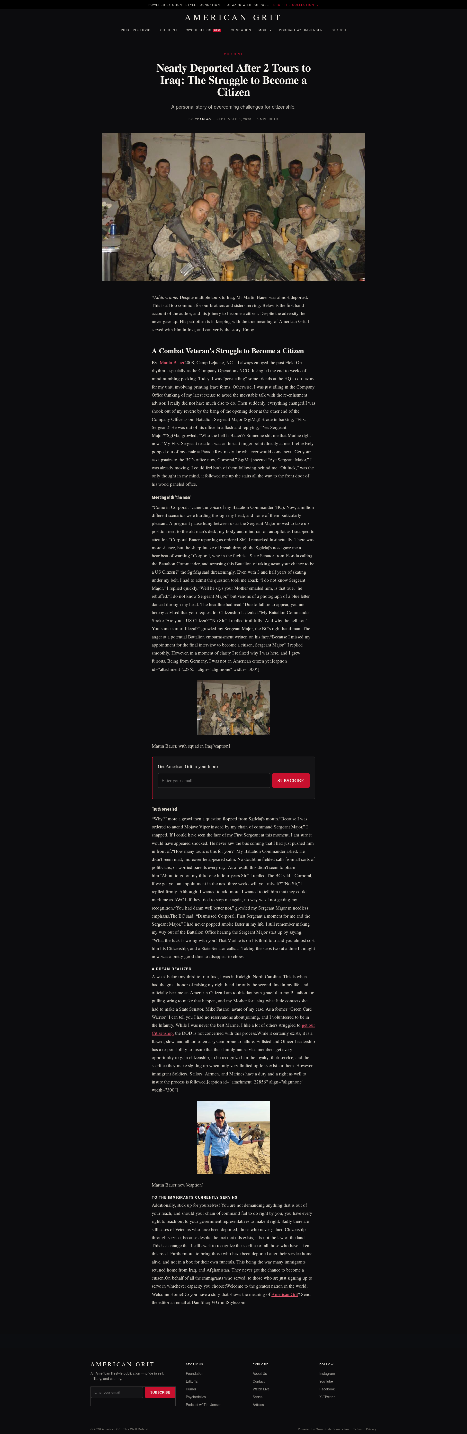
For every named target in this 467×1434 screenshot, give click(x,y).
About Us (260, 1373)
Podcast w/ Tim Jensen (301, 30)
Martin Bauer (172, 362)
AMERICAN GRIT (233, 17)
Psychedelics (202, 30)
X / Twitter (327, 1396)
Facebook (327, 1389)
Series (257, 1396)
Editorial (192, 1381)
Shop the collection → (296, 5)
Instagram (327, 1373)
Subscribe (291, 780)
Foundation (240, 30)
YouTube (326, 1381)
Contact (259, 1381)
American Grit (284, 1294)
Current (169, 30)
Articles (258, 1404)
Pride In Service (137, 30)
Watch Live (261, 1389)
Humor (191, 1389)
